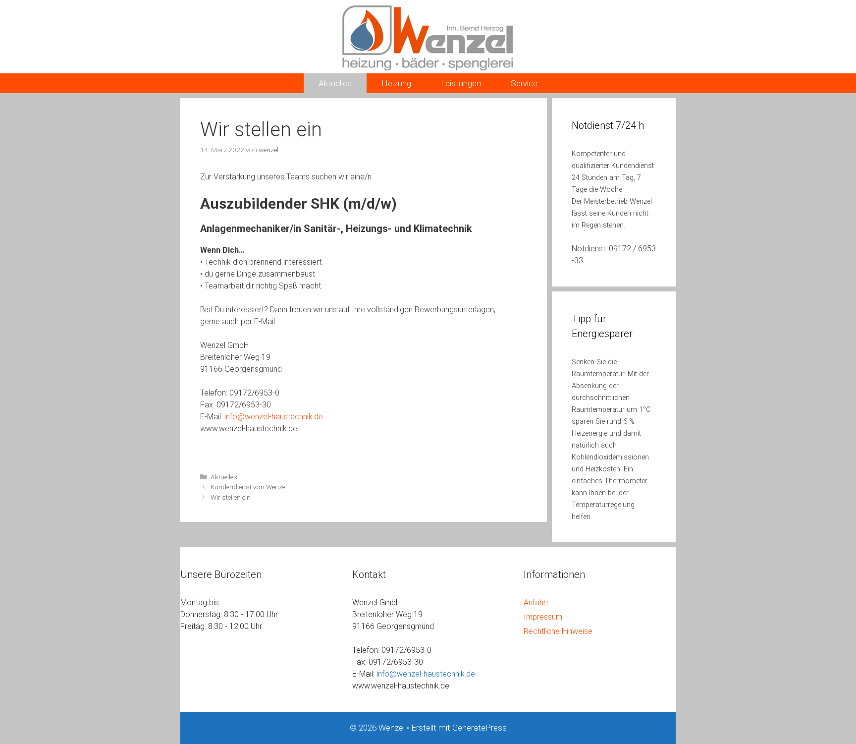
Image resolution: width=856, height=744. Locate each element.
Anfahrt (536, 602)
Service (524, 83)
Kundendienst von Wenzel (249, 487)
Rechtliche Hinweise (558, 631)
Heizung (396, 83)
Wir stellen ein (231, 497)
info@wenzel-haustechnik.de (273, 416)
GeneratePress (479, 728)
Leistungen (461, 83)
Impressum (543, 617)
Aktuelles (335, 83)
